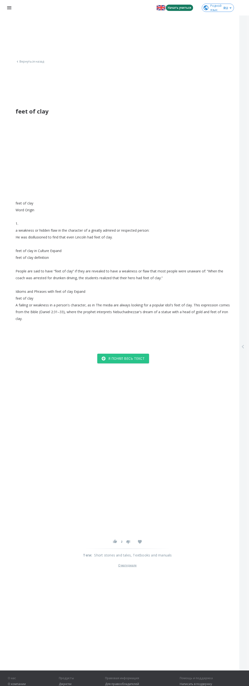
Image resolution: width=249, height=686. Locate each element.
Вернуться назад (31, 61)
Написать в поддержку (196, 684)
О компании (17, 684)
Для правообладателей (122, 684)
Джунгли (65, 684)
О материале (127, 565)
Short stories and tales (112, 555)
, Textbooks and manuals (151, 555)
